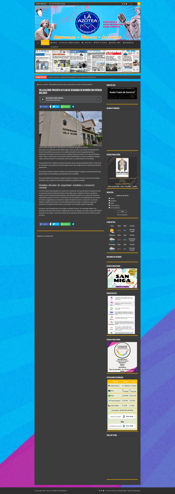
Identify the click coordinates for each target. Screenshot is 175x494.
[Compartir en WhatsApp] (65, 106)
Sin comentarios (115, 208)
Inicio (40, 84)
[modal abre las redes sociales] (73, 106)
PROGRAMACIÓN (129, 42)
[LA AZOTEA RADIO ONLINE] (87, 22)
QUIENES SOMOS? (116, 42)
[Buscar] (138, 3)
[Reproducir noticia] (43, 99)
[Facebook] (122, 4)
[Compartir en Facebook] (44, 106)
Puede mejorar (115, 205)
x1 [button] (98, 99)
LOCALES (45, 42)
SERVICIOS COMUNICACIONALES (70, 42)
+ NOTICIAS (87, 42)
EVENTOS (54, 42)
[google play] (126, 4)
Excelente (113, 201)
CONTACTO (55, 47)
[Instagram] (124, 4)
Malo (112, 203)
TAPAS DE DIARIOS (101, 42)
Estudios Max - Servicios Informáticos (129, 490)
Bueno (113, 198)
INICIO (38, 42)
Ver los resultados (122, 215)
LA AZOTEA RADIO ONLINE (57, 4)
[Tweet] (56, 106)
